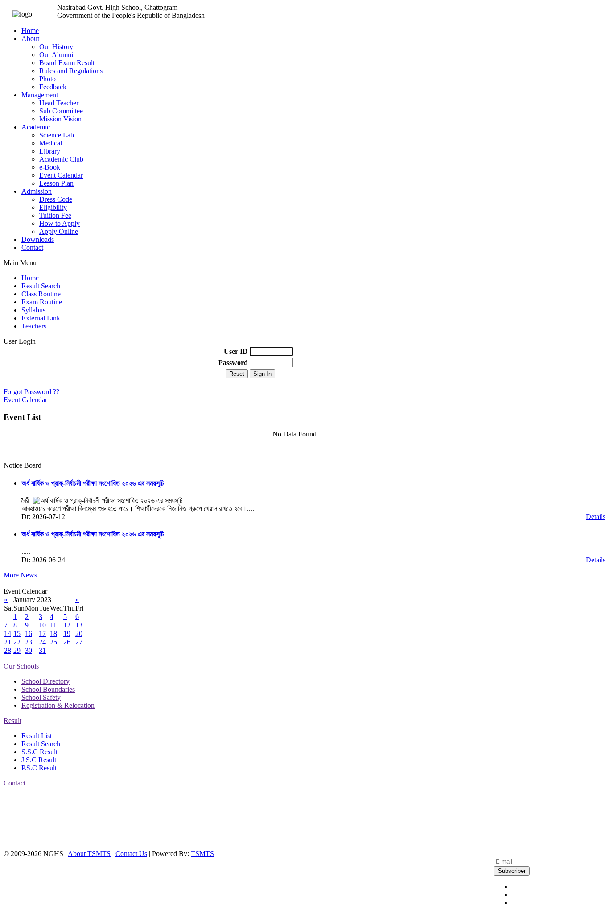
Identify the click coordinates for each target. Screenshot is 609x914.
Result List (36, 736)
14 (7, 633)
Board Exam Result (67, 62)
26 (66, 642)
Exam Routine (41, 302)
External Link (40, 318)
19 (66, 633)
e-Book (49, 167)
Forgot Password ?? (31, 391)
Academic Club (61, 159)
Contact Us (131, 853)
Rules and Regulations (71, 71)
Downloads (37, 239)
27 (78, 642)
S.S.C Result (39, 752)
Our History (56, 46)
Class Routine (41, 294)
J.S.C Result (38, 760)
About (30, 38)
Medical (50, 143)
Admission (36, 191)
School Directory (45, 681)
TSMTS (202, 853)
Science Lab (56, 135)
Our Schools (21, 666)
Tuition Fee (55, 215)
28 (7, 650)
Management (39, 95)
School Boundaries (48, 689)
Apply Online (58, 231)
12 (66, 625)
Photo (47, 79)
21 (7, 642)
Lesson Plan (56, 183)
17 (42, 633)
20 (78, 633)
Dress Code (55, 199)
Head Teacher (58, 103)
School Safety (41, 697)
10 (42, 625)
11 (53, 625)
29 (17, 650)
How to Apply (59, 223)
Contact (32, 247)
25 (53, 642)
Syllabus (33, 310)
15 (17, 633)
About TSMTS (89, 853)
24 (42, 642)
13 (78, 625)
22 (17, 642)
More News (20, 575)
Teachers (33, 326)
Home (30, 30)
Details (595, 516)
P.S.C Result (39, 768)
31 (42, 650)
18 (53, 633)
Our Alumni (56, 54)
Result (12, 720)
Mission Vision (60, 119)
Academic (35, 127)
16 (28, 633)
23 (28, 642)
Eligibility (53, 207)
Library (49, 151)
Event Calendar (61, 175)
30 (28, 650)
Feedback (52, 87)
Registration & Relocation (58, 705)
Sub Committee (61, 111)
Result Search (40, 286)
